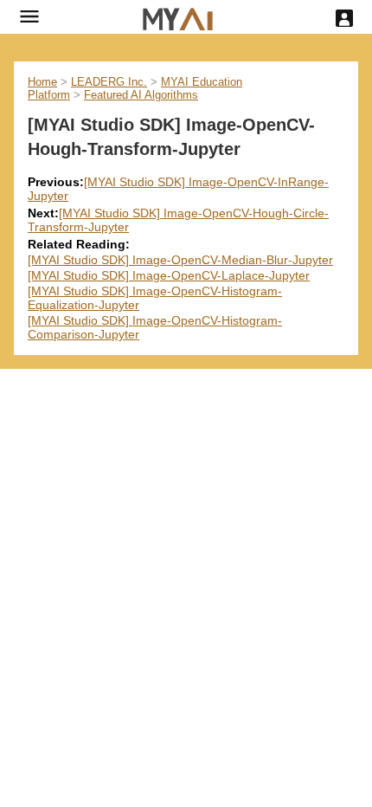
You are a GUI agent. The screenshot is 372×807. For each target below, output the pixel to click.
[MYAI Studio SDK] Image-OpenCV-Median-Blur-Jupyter (180, 260)
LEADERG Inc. (109, 81)
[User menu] (344, 18)
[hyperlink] (177, 16)
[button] (29, 16)
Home (42, 81)
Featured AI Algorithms (141, 94)
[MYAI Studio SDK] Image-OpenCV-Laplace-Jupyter (169, 275)
